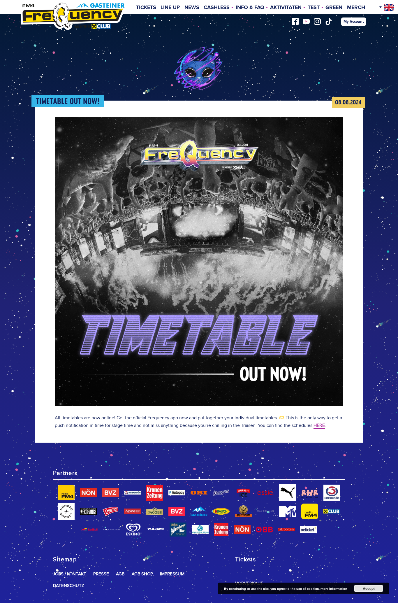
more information (333, 588)
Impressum (172, 574)
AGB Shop (142, 574)
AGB (120, 574)
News (191, 7)
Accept (369, 588)
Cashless (217, 7)
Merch (356, 7)
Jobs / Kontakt (69, 574)
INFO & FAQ (250, 7)
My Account (354, 21)
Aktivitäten (286, 7)
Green (333, 7)
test (314, 7)
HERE (319, 425)
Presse (101, 574)
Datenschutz (68, 585)
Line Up (170, 7)
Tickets (146, 7)
